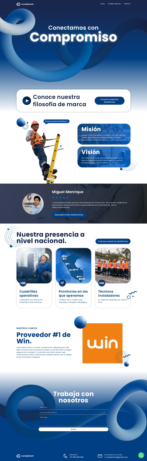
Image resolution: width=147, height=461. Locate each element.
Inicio (102, 4)
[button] (141, 455)
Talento (127, 4)
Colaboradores (114, 4)
